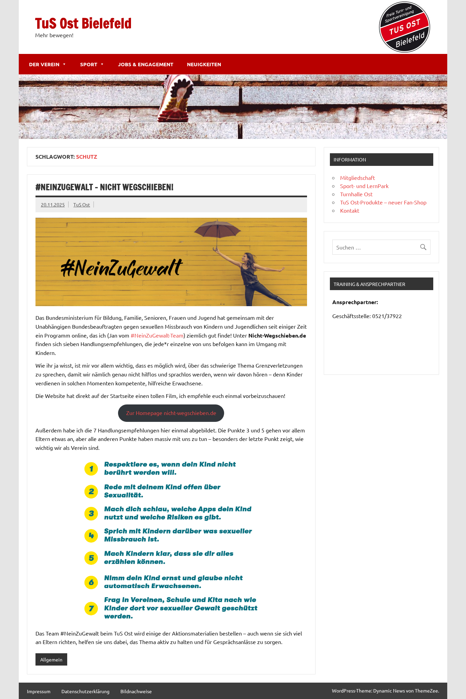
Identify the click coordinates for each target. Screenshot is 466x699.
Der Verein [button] (44, 64)
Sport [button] (88, 64)
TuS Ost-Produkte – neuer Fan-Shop (383, 202)
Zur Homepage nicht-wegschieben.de (171, 412)
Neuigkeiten (204, 64)
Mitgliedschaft (357, 177)
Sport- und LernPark (364, 185)
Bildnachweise (136, 691)
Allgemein (51, 659)
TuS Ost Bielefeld (83, 23)
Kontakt (349, 210)
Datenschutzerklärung (85, 691)
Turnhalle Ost (356, 193)
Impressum (38, 691)
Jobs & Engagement (145, 64)
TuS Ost (81, 204)
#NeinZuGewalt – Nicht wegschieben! (104, 187)
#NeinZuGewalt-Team (157, 335)
